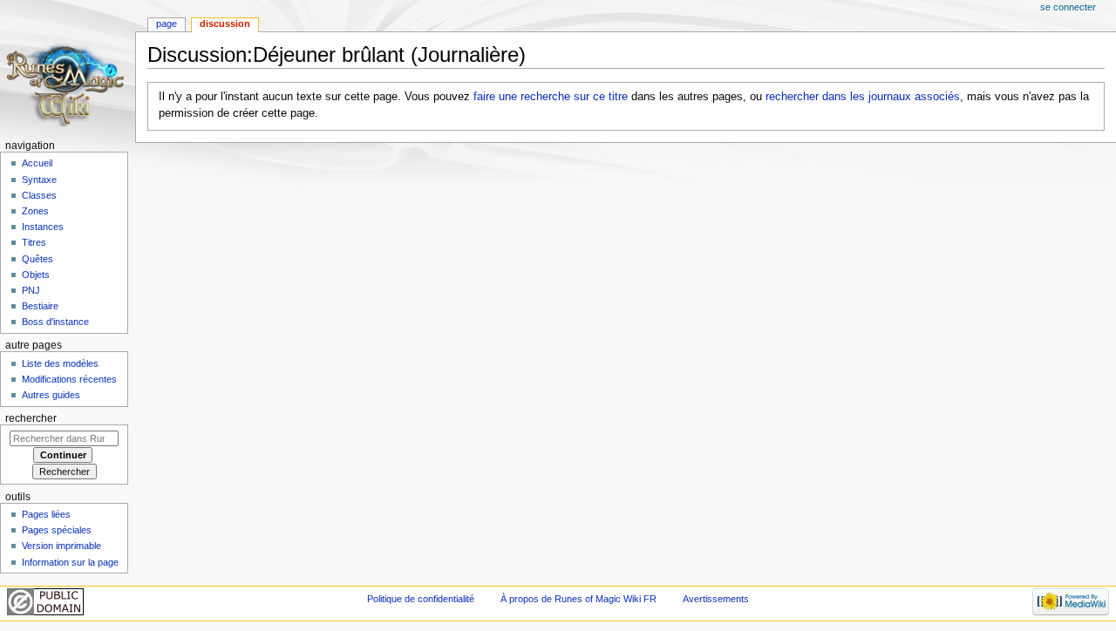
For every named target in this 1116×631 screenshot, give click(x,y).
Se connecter (1068, 7)
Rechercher (31, 418)
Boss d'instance (55, 321)
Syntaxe (39, 179)
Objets (36, 274)
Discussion (225, 23)
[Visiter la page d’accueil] (67, 67)
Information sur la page (70, 562)
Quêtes (37, 259)
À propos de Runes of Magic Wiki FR (578, 599)
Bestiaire (40, 306)
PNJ (31, 290)
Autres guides (51, 395)
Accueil (37, 163)
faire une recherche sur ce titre (550, 97)
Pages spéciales (57, 530)
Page (166, 23)
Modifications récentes (69, 379)
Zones (35, 211)
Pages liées (46, 514)
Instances (43, 226)
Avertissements (716, 599)
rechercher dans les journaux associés (863, 97)
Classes (39, 195)
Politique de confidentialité (420, 599)
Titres (34, 242)
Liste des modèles (60, 363)
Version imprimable (61, 545)
